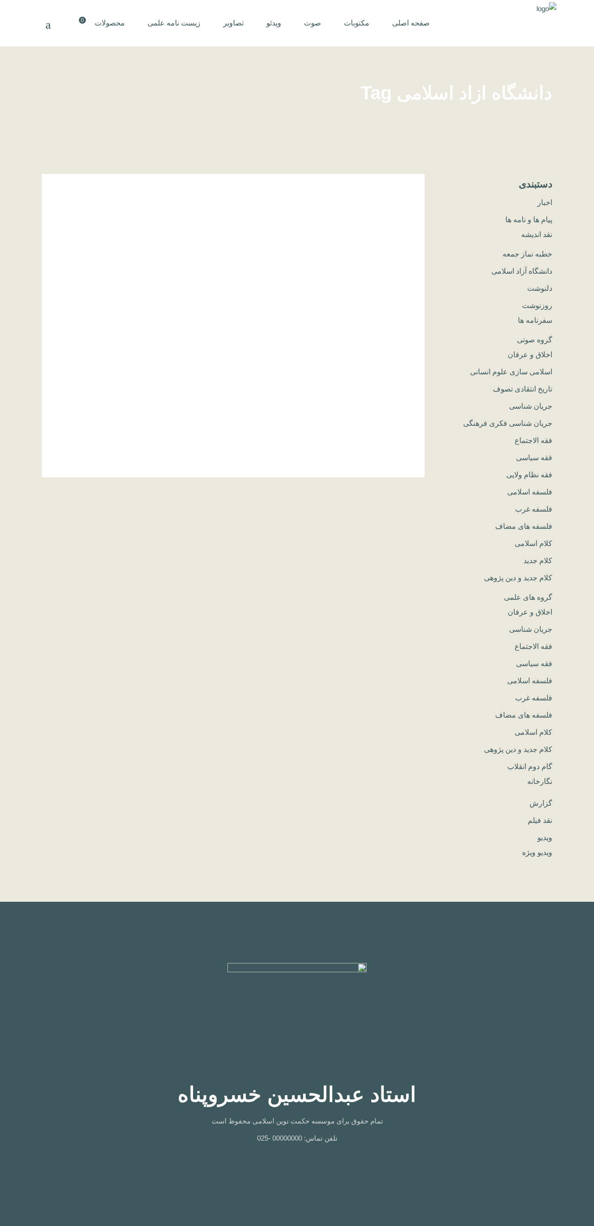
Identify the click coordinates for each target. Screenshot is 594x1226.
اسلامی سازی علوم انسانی (511, 372)
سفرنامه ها (535, 320)
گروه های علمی (528, 597)
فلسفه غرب (533, 509)
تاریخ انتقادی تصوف (522, 389)
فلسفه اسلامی (529, 492)
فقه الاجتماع (533, 440)
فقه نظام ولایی (529, 475)
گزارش (540, 803)
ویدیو (544, 837)
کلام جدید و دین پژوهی (518, 578)
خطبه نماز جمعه (527, 254)
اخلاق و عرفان (530, 355)
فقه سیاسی (534, 458)
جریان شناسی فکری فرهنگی (507, 423)
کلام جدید (537, 561)
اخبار (544, 202)
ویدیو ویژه (537, 852)
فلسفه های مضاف (523, 526)
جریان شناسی (530, 406)
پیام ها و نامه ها (528, 220)
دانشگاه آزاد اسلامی (521, 271)
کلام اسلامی (533, 543)
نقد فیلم (540, 820)
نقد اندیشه (536, 234)
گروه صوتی (534, 340)
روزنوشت (537, 305)
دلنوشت (539, 288)
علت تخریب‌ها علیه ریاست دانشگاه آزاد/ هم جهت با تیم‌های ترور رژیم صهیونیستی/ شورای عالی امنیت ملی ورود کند (356, 276)
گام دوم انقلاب (529, 766)
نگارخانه (539, 781)
